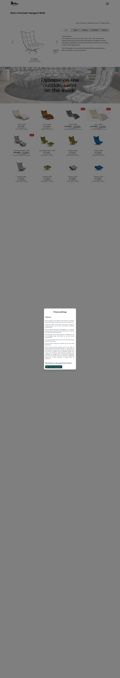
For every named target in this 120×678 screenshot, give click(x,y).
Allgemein (48, 317)
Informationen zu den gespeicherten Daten (58, 363)
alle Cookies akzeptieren (54, 367)
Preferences (48, 345)
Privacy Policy (52, 341)
